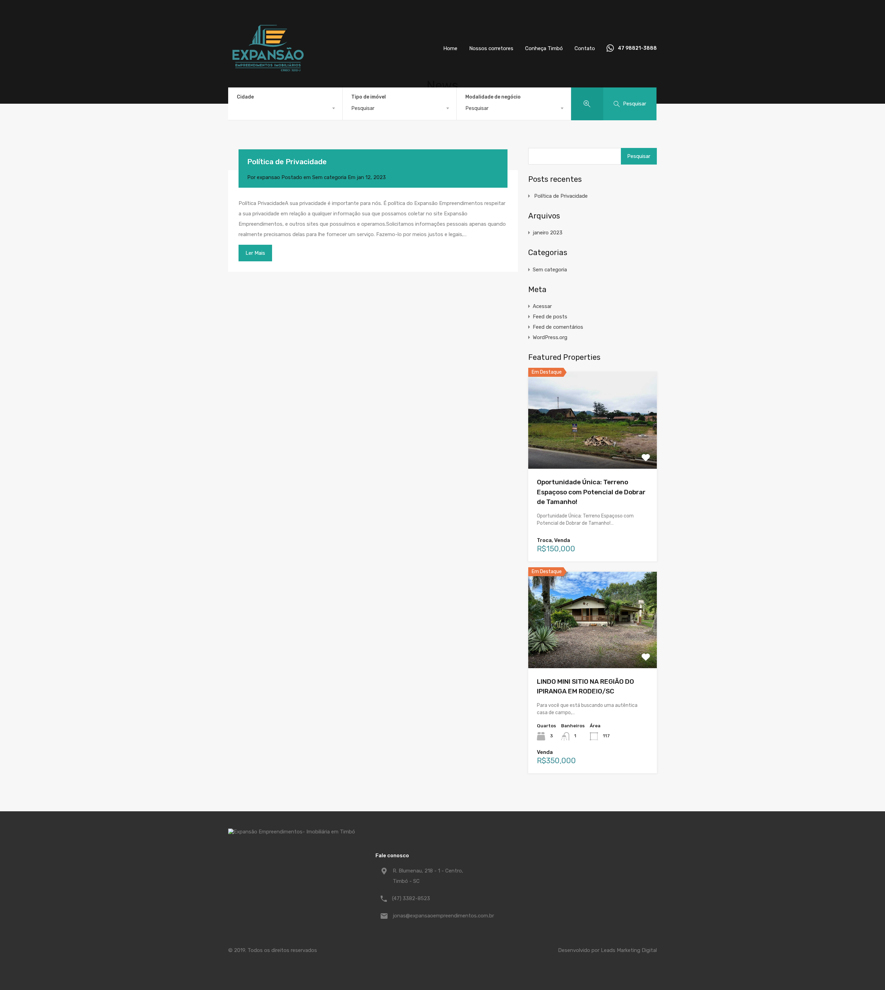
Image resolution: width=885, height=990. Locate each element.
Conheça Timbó (544, 48)
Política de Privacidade (287, 161)
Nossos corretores (491, 48)
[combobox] (285, 108)
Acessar (542, 306)
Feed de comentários (558, 327)
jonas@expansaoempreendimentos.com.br (436, 916)
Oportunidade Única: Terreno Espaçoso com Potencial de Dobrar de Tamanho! (591, 492)
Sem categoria (329, 177)
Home (450, 48)
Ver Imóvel (592, 449)
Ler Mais (255, 253)
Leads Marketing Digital (629, 950)
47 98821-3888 (637, 48)
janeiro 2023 (547, 233)
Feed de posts (550, 317)
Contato (585, 48)
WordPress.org (550, 337)
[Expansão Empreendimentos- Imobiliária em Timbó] (268, 85)
